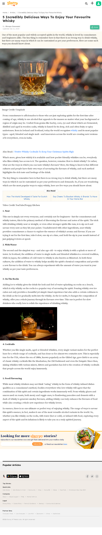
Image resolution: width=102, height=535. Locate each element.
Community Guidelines (53, 503)
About (4, 497)
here (65, 444)
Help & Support (13, 497)
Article (12, 13)
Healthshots (56, 514)
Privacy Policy (7, 503)
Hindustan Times (8, 514)
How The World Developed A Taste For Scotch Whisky (27, 197)
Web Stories (6, 490)
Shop (39, 490)
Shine (48, 514)
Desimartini (40, 514)
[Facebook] (87, 476)
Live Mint (31, 514)
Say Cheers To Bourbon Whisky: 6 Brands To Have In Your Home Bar (75, 197)
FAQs (22, 497)
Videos (55, 490)
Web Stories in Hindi (19, 490)
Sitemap (41, 503)
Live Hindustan (20, 514)
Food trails (63, 490)
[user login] (98, 3)
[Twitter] (92, 476)
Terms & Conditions (30, 503)
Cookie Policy (18, 503)
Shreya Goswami (12, 26)
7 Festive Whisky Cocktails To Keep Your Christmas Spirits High (43, 151)
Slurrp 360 (47, 490)
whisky (74, 130)
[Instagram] (97, 476)
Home (5, 13)
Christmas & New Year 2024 (77, 490)
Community (31, 490)
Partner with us (32, 497)
